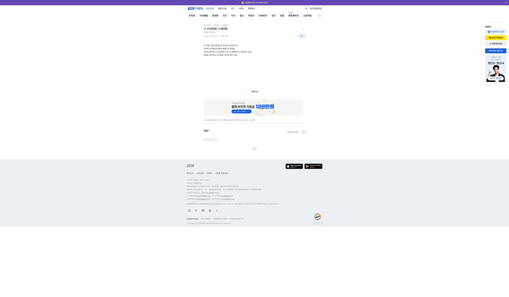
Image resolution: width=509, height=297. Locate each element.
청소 (242, 15)
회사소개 (190, 173)
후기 (232, 8)
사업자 (291, 13)
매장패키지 (293, 15)
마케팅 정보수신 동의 (220, 219)
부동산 (251, 15)
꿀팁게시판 (222, 8)
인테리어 (263, 15)
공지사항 (200, 173)
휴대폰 (215, 15)
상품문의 (225, 25)
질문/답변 (210, 8)
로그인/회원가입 (315, 8)
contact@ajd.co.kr (203, 196)
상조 (273, 15)
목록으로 (254, 91)
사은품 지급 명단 (221, 173)
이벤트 (241, 8)
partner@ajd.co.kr (203, 199)
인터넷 (192, 15)
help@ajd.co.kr (227, 196)
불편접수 (251, 8)
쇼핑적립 (307, 15)
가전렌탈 (203, 15)
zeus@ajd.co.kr (213, 193)
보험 (282, 15)
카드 (225, 15)
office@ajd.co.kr (228, 199)
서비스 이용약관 (205, 219)
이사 (233, 15)
